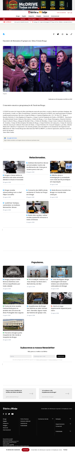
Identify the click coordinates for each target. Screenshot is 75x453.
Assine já (25, 450)
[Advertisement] (37, 239)
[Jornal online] (10, 13)
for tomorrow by (8, 444)
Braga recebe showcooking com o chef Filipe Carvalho (13, 191)
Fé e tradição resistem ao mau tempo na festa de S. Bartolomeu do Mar (37, 268)
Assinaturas (24, 423)
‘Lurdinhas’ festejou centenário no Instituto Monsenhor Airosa (13, 203)
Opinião (23, 19)
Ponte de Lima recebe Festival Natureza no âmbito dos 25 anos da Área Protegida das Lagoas (12, 295)
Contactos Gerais (43, 419)
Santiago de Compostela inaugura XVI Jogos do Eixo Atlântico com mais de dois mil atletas (40, 22)
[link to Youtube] (12, 414)
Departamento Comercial (60, 425)
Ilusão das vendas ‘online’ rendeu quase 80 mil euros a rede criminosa (37, 202)
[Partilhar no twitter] (58, 34)
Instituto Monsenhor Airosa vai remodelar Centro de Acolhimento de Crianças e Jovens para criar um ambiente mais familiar (37, 165)
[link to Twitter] (9, 414)
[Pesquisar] (71, 19)
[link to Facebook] (3, 414)
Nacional (46, 16)
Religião (38, 16)
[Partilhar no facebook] (53, 34)
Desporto (31, 16)
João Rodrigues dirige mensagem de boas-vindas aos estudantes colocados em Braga (61, 268)
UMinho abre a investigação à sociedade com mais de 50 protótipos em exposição (59, 163)
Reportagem (32, 19)
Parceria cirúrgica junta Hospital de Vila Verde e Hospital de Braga (13, 320)
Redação (58, 419)
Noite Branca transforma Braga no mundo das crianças (60, 191)
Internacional (55, 16)
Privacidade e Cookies (8, 439)
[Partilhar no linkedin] (67, 34)
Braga (4, 419)
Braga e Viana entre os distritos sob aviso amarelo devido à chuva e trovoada (13, 163)
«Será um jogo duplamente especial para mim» (59, 294)
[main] (37, 216)
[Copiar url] (71, 34)
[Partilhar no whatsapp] (62, 34)
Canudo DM (51, 19)
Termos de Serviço (53, 359)
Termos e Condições (7, 440)
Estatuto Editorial (25, 421)
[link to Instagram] (6, 414)
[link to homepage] (37, 12)
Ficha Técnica (24, 419)
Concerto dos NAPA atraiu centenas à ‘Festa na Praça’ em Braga (37, 191)
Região (24, 16)
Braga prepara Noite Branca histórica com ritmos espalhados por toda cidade (13, 268)
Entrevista (42, 19)
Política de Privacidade (41, 359)
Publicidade (24, 425)
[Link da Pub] (37, 5)
